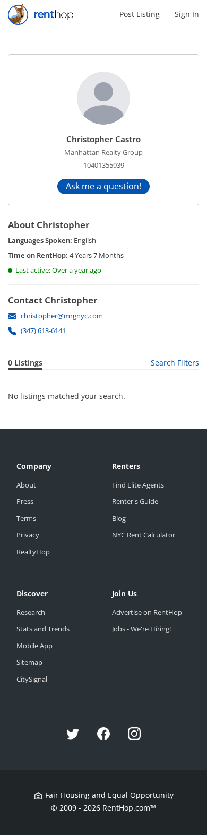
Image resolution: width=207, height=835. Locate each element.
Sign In (187, 14)
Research (30, 612)
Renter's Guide (135, 501)
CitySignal (31, 679)
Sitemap (29, 662)
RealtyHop (33, 551)
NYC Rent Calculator (143, 535)
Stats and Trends (43, 628)
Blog (119, 518)
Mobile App (34, 645)
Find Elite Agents (138, 485)
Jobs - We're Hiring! (141, 628)
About (26, 485)
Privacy (27, 535)
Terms (26, 518)
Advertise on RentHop (147, 612)
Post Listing (139, 14)
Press (24, 501)
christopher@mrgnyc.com (62, 315)
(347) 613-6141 (43, 330)
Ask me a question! (103, 186)
